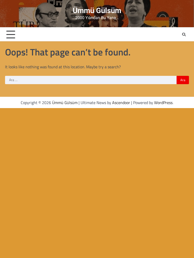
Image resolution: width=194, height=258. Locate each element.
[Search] (184, 34)
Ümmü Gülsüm (97, 10)
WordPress (163, 103)
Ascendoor (121, 103)
